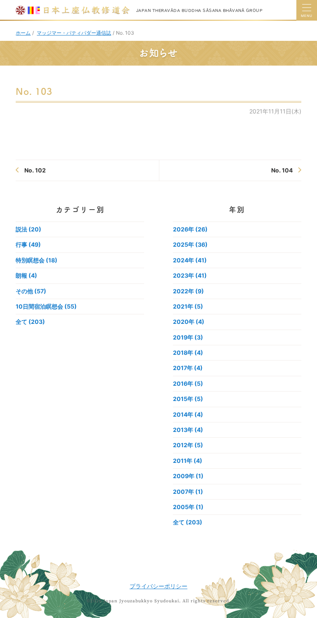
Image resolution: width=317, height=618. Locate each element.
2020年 (188, 321)
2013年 (188, 429)
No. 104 (282, 170)
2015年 (188, 398)
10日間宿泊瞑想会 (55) (46, 306)
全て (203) (30, 321)
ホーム (23, 33)
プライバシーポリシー (158, 586)
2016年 (188, 383)
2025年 (190, 244)
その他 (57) (31, 291)
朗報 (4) (26, 275)
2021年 (188, 306)
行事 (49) (28, 244)
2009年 (188, 475)
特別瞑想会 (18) (36, 260)
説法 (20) (28, 229)
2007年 (188, 491)
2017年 (188, 367)
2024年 (190, 260)
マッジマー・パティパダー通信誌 (74, 33)
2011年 (187, 460)
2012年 (188, 444)
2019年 (188, 337)
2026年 (190, 229)
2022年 (188, 291)
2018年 (188, 352)
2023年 (190, 275)
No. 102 (35, 170)
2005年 (188, 506)
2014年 (188, 414)
